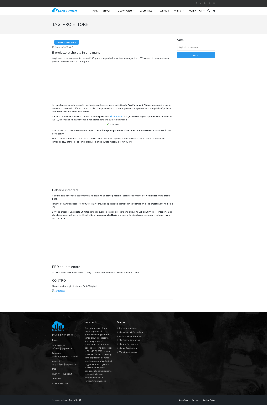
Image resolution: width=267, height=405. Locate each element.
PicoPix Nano (116, 116)
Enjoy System (125, 10)
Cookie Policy (209, 400)
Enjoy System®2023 (72, 400)
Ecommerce (146, 10)
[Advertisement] (112, 84)
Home (95, 10)
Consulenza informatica (131, 332)
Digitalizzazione (63, 42)
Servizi (106, 10)
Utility (177, 10)
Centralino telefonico (129, 340)
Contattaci (195, 10)
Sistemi (73, 42)
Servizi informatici (128, 328)
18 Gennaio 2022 (60, 47)
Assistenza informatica (130, 336)
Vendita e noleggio (128, 352)
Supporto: (56, 353)
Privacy (195, 400)
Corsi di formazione (128, 344)
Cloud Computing (128, 348)
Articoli (164, 10)
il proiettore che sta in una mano (76, 52)
